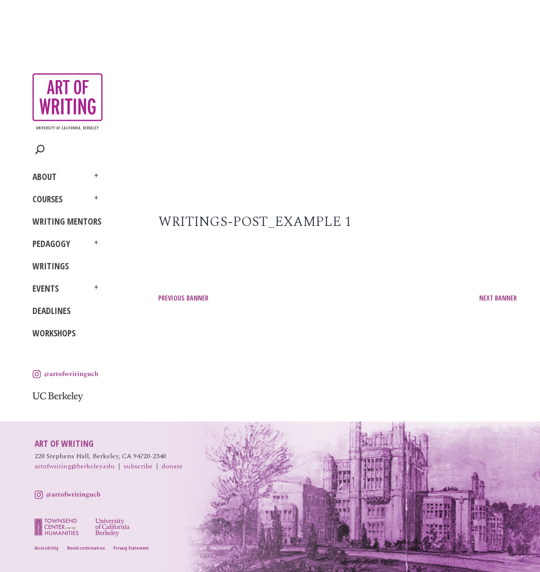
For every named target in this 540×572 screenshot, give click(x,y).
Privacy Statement (131, 548)
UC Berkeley (57, 397)
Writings (50, 266)
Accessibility (47, 548)
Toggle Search (39, 149)
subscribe (138, 466)
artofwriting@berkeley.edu (75, 466)
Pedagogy (51, 244)
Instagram (65, 374)
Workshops (54, 333)
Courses (47, 199)
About (44, 177)
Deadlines (51, 311)
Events (45, 288)
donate (172, 466)
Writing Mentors (66, 221)
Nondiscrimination (86, 548)
